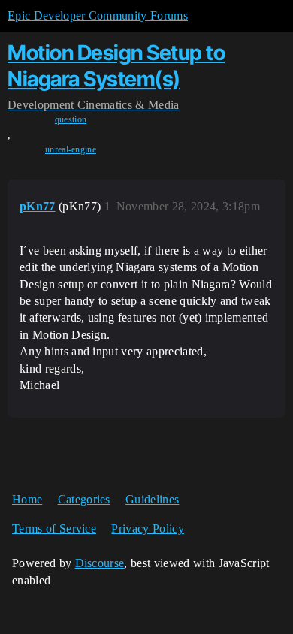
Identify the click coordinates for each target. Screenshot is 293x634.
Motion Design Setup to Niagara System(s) (116, 66)
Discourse (100, 563)
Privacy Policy (147, 528)
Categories (84, 499)
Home (27, 499)
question (71, 119)
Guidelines (152, 499)
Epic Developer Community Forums (98, 15)
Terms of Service (54, 528)
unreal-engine (70, 149)
